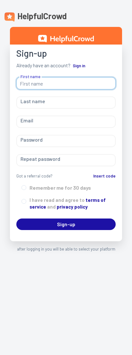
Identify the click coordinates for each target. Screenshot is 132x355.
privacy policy (72, 207)
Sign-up (66, 224)
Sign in (79, 65)
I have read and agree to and (67, 203)
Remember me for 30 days (60, 188)
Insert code (104, 175)
